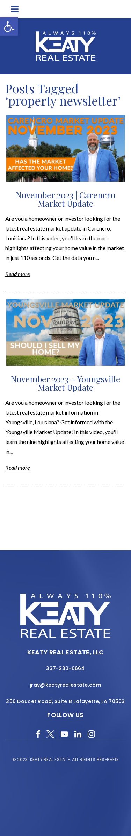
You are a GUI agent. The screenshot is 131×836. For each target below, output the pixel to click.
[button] (9, 26)
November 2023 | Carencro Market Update (65, 199)
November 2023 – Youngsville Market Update (65, 383)
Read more (17, 273)
